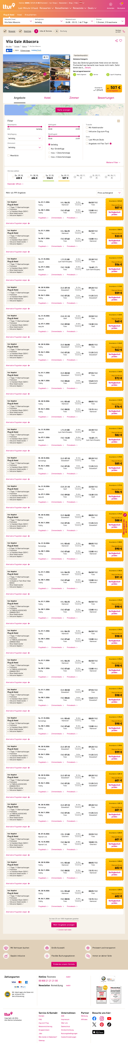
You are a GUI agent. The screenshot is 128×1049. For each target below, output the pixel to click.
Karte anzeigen (64, 110)
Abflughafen (39, 19)
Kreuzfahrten (30, 15)
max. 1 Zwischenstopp (60, 153)
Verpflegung (12, 134)
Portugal (16, 46)
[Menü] (114, 977)
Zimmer (99, 19)
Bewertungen (106, 98)
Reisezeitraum (71, 19)
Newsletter (63, 3)
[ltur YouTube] (109, 1020)
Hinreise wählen (13, 171)
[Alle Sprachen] (82, 3)
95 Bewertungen (25, 50)
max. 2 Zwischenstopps (61, 157)
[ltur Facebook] (94, 1020)
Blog (70, 3)
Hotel (19, 15)
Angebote (19, 98)
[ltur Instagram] (102, 1020)
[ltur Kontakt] (124, 31)
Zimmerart (11, 143)
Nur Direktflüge (57, 149)
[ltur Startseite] (9, 6)
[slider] (8, 126)
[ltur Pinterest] (102, 1026)
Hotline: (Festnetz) (33, 3)
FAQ (75, 3)
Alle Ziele (9, 46)
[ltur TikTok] (109, 1026)
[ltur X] (94, 1026)
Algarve (24, 46)
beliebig (54, 144)
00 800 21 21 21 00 (48, 980)
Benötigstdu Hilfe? (118, 31)
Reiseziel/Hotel (10, 19)
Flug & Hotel (9, 15)
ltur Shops (53, 3)
